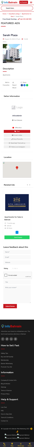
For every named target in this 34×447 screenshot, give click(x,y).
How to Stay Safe (6, 414)
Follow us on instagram (18, 147)
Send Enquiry (18, 237)
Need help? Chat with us (18, 143)
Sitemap (3, 387)
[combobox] (17, 8)
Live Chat (4, 407)
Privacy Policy (5, 394)
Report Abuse (14, 86)
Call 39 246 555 (25, 19)
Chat (18, 131)
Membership (5, 360)
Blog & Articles (5, 384)
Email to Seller (18, 135)
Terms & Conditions (7, 417)
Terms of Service (6, 390)
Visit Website (18, 120)
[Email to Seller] (17, 232)
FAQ (2, 411)
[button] (17, 167)
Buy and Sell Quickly (7, 357)
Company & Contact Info (9, 380)
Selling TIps (4, 353)
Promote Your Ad (6, 367)
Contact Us (4, 421)
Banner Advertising (7, 363)
